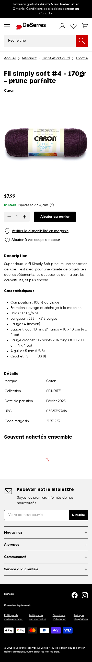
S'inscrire (78, 515)
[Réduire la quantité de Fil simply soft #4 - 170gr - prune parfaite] (9, 217)
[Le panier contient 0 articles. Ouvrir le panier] (85, 26)
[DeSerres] (31, 26)
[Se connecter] (62, 26)
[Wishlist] (74, 26)
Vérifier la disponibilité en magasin (40, 231)
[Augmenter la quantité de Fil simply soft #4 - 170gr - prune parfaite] (24, 217)
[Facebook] (75, 595)
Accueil (10, 58)
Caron (9, 90)
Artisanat (29, 58)
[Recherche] (82, 41)
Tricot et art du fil (56, 58)
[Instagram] (85, 595)
